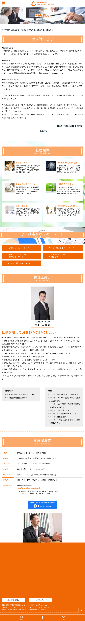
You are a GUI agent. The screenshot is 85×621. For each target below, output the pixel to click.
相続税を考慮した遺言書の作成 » (70, 126)
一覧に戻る (42, 131)
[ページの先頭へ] (81, 610)
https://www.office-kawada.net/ (28, 488)
